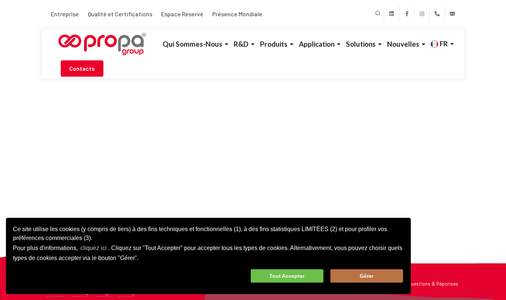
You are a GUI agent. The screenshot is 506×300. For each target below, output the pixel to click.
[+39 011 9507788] (437, 14)
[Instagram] (422, 14)
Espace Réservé (182, 13)
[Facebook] (406, 14)
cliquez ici (93, 248)
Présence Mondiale (237, 13)
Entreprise (65, 13)
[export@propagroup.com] (452, 14)
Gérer (366, 276)
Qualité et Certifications (120, 13)
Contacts (82, 68)
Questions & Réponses (433, 283)
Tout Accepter (286, 276)
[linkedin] (391, 14)
